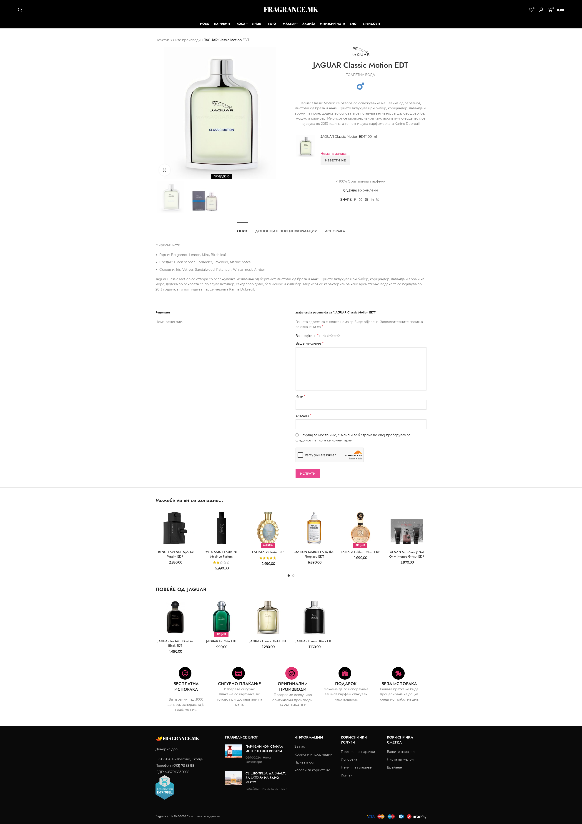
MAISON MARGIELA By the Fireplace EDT (314, 554)
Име (300, 396)
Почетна (163, 40)
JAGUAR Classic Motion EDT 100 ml (349, 137)
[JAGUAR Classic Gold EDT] (268, 617)
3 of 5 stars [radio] (331, 335)
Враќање (394, 767)
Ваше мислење (310, 343)
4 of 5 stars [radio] (335, 335)
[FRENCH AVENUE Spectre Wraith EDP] (175, 528)
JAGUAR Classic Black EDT (314, 641)
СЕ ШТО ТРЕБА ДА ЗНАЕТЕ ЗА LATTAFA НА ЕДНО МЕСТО (266, 777)
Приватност (304, 762)
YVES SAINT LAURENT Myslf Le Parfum (221, 554)
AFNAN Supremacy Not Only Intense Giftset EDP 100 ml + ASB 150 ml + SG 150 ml (407, 559)
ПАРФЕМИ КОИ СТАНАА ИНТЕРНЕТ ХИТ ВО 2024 (264, 749)
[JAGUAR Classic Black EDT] (314, 617)
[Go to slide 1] (289, 575)
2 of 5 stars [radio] (328, 335)
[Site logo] (291, 9)
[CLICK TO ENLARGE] (164, 170)
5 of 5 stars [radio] (338, 335)
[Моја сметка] (541, 9)
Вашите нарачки (401, 752)
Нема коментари (275, 788)
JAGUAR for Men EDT (221, 641)
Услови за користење (312, 770)
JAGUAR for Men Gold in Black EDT (175, 643)
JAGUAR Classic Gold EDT (267, 641)
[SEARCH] (20, 9)
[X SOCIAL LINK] (361, 200)
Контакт (347, 775)
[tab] (242, 229)
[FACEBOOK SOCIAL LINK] (355, 200)
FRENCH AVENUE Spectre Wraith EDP (175, 554)
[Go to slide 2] (293, 575)
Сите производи (187, 40)
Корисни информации (313, 754)
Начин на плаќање (356, 767)
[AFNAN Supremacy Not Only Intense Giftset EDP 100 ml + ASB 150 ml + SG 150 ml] (406, 528)
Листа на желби (400, 760)
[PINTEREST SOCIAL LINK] (366, 200)
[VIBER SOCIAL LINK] (378, 200)
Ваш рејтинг (307, 336)
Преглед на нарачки (358, 752)
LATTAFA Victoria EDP (267, 552)
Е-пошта (303, 415)
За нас (299, 747)
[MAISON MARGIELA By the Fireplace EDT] (314, 528)
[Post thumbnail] (233, 754)
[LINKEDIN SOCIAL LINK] (372, 200)
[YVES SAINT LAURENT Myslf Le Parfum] (221, 528)
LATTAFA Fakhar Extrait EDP (360, 552)
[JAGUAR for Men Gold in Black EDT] (175, 617)
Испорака (349, 760)
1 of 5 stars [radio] (324, 335)
